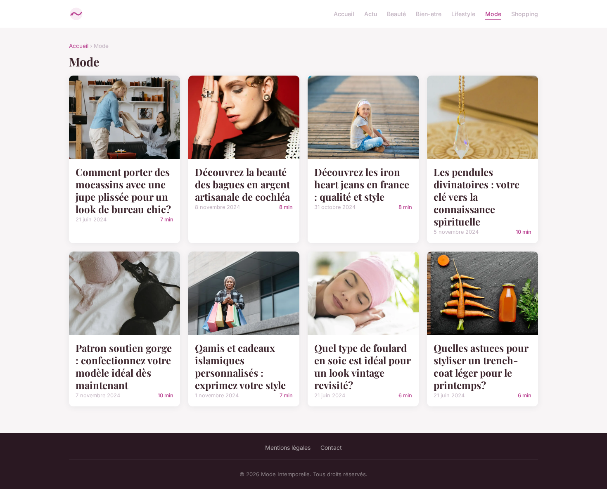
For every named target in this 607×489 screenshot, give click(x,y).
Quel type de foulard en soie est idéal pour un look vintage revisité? (362, 366)
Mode (493, 13)
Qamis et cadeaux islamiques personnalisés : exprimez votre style (240, 366)
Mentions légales (288, 447)
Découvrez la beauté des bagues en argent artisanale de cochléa (242, 184)
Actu (370, 13)
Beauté (396, 13)
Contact (331, 447)
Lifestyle (463, 13)
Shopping (524, 13)
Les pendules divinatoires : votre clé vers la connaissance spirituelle (476, 196)
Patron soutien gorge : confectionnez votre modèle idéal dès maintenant (124, 366)
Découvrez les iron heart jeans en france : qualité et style (361, 184)
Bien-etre (428, 13)
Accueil (344, 13)
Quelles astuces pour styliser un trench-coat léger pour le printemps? (481, 366)
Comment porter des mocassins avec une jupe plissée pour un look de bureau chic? (123, 190)
